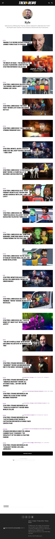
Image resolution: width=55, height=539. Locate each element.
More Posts (27, 453)
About (29, 521)
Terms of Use (40, 521)
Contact (34, 521)
